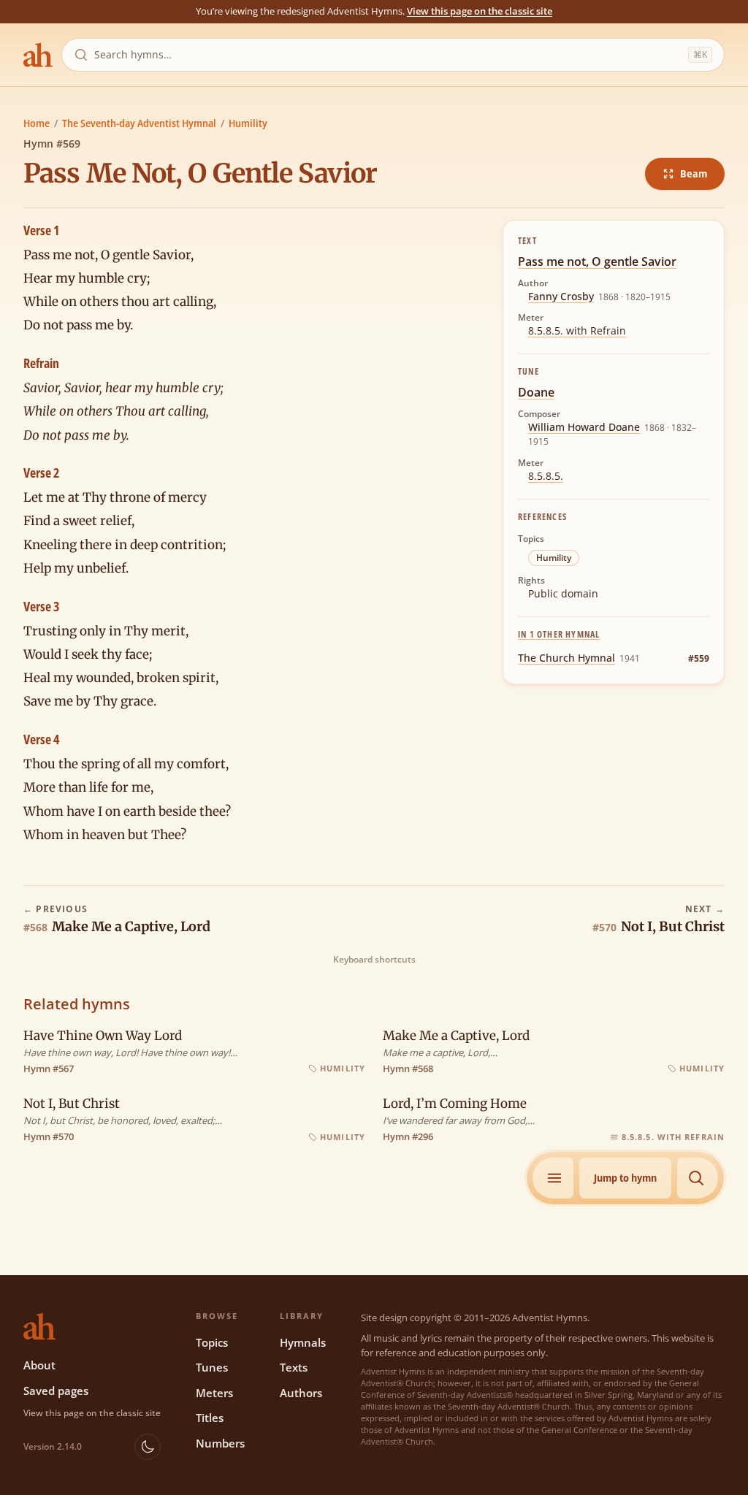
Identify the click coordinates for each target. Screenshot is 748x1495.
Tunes (212, 1367)
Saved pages (55, 1390)
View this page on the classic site (479, 11)
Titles (210, 1417)
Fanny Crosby (561, 296)
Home (36, 123)
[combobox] (388, 55)
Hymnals (303, 1342)
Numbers (220, 1443)
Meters (214, 1392)
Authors (301, 1392)
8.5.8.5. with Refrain (577, 330)
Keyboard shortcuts (374, 960)
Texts (294, 1367)
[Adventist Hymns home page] (38, 54)
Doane (536, 392)
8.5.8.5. (545, 476)
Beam (693, 173)
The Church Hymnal (566, 658)
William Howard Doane (584, 427)
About (39, 1365)
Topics (212, 1342)
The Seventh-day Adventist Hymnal (139, 123)
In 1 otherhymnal (559, 634)
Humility (248, 123)
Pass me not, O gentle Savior (597, 261)
